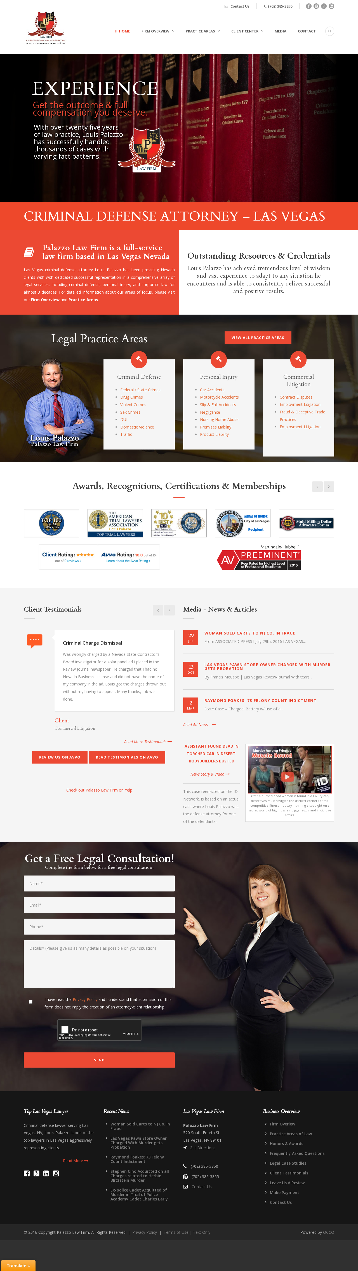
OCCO (328, 1232)
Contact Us (239, 6)
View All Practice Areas (258, 337)
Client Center (244, 31)
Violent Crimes (133, 404)
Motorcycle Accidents (219, 397)
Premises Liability (215, 427)
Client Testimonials (289, 1173)
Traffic (126, 434)
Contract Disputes (296, 397)
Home (124, 31)
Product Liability (214, 434)
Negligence (210, 412)
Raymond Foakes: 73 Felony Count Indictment (260, 700)
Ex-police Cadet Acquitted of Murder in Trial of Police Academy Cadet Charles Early (139, 1194)
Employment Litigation (300, 404)
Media (280, 31)
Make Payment (284, 1192)
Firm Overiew (282, 1124)
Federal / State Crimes (140, 389)
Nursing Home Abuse (219, 419)
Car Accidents (212, 389)
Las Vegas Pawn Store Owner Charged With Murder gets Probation (267, 666)
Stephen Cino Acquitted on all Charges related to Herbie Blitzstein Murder (139, 1176)
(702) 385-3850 (280, 6)
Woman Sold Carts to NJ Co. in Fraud (250, 633)
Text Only (201, 1232)
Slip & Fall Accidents (218, 404)
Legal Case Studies (288, 1163)
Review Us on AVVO (60, 757)
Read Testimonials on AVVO (127, 757)
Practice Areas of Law (291, 1133)
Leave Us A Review (287, 1182)
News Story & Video (207, 774)
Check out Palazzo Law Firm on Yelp (99, 790)
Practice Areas (200, 31)
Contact (307, 31)
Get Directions (203, 1147)
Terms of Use (176, 1232)
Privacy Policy (85, 999)
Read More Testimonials (146, 741)
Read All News (195, 724)
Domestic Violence (137, 427)
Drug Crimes (131, 397)
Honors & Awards (286, 1143)
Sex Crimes (130, 412)
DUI (123, 419)
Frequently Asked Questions (297, 1153)
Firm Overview (155, 31)
